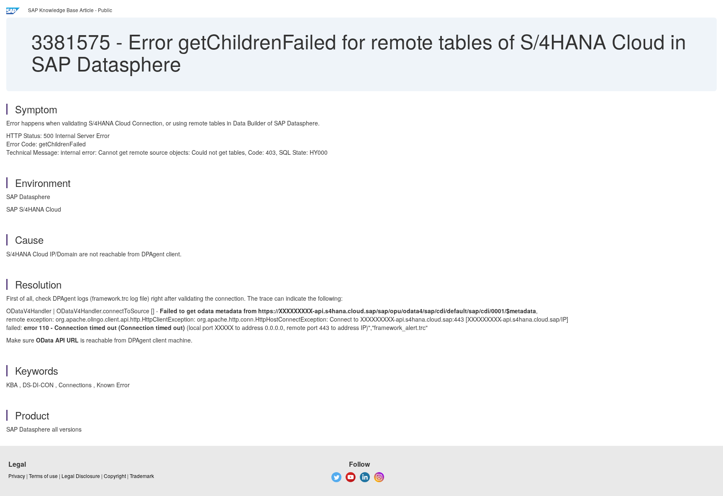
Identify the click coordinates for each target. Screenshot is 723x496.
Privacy (16, 475)
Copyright (115, 475)
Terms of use (43, 475)
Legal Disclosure (81, 475)
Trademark (142, 475)
